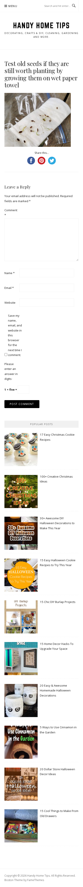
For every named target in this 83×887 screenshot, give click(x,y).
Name (9, 273)
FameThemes (35, 880)
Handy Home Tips (41, 25)
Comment (10, 212)
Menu (12, 6)
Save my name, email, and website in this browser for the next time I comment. (15, 335)
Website (9, 303)
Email (9, 288)
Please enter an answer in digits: (11, 371)
